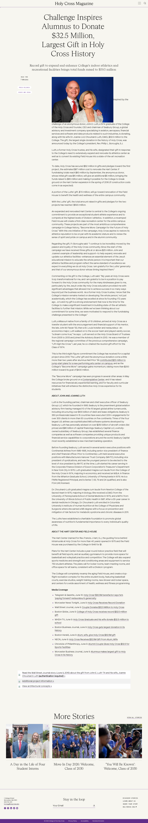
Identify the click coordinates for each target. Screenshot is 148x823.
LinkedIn (11, 808)
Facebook (5, 808)
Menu (139, 3)
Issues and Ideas (24, 92)
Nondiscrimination (98, 821)
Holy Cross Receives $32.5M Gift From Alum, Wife (93, 639)
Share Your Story (130, 804)
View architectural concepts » (37, 686)
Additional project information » (38, 681)
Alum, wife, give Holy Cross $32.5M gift (96, 635)
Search (145, 3)
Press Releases (24, 87)
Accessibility (84, 821)
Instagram (8, 808)
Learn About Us (129, 801)
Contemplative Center (93, 379)
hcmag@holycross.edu (11, 804)
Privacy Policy (72, 821)
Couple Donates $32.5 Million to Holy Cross (103, 607)
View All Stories (134, 717)
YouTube (17, 808)
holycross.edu (129, 807)
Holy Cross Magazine (74, 4)
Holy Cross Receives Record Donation (106, 603)
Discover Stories (130, 798)
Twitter (14, 808)
